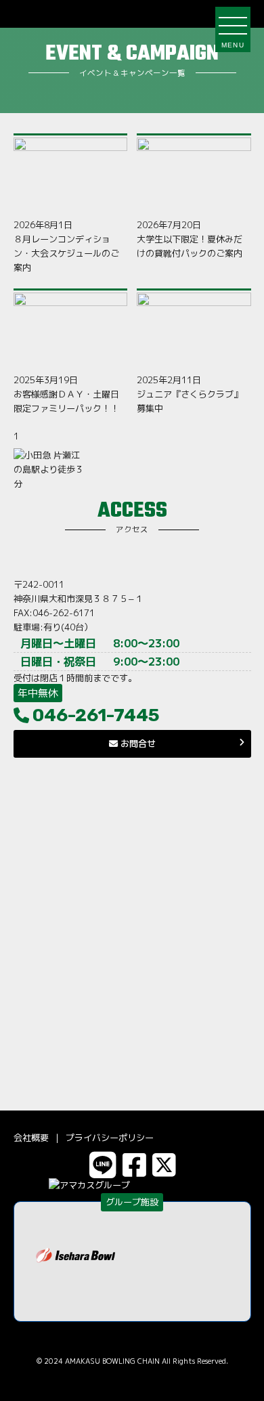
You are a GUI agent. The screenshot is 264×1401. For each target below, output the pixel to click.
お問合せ (137, 743)
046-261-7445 (96, 715)
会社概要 (31, 1137)
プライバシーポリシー (110, 1137)
